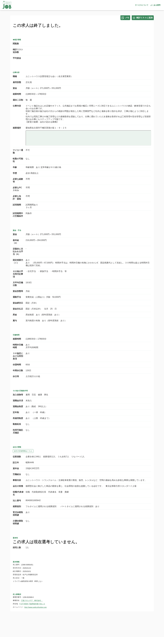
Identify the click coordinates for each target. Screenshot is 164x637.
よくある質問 (155, 5)
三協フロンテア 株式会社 (32, 600)
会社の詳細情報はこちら (23, 451)
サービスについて (141, 5)
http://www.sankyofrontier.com (35, 607)
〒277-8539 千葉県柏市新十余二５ (32, 604)
